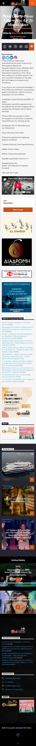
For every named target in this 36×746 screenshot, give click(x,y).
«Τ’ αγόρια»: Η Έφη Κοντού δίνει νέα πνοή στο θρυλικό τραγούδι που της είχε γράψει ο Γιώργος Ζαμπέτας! (18, 534)
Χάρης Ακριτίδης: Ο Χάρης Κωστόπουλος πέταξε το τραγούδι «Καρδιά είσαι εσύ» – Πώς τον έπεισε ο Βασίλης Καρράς (17, 356)
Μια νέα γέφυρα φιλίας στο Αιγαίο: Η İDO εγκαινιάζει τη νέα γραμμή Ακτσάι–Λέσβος (18, 466)
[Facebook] (4, 57)
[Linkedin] (11, 57)
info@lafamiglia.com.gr (12, 686)
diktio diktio (16, 33)
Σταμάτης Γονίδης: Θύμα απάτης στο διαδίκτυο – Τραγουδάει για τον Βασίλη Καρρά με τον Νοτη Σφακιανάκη (17, 343)
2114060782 (9, 682)
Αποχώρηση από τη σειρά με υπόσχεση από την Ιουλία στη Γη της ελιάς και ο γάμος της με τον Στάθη (17, 329)
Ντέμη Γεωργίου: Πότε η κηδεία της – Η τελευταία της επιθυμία (18, 599)
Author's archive (18, 210)
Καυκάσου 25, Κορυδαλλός (14, 689)
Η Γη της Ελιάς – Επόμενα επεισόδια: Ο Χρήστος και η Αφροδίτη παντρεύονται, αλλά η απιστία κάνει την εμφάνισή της (17, 363)
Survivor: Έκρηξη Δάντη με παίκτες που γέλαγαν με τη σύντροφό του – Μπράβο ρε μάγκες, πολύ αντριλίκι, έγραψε (17, 350)
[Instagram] (15, 57)
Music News (15, 13)
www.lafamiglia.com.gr (12, 678)
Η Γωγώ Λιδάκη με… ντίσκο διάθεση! (18, 499)
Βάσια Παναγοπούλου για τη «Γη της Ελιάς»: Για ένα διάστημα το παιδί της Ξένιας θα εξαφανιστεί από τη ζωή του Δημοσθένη (18, 370)
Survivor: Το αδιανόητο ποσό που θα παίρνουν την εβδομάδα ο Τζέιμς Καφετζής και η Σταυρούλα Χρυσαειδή (17, 336)
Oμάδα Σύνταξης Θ (9, 478)
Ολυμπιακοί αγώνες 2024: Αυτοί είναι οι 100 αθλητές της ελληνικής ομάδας (18, 572)
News (23, 13)
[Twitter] (7, 57)
